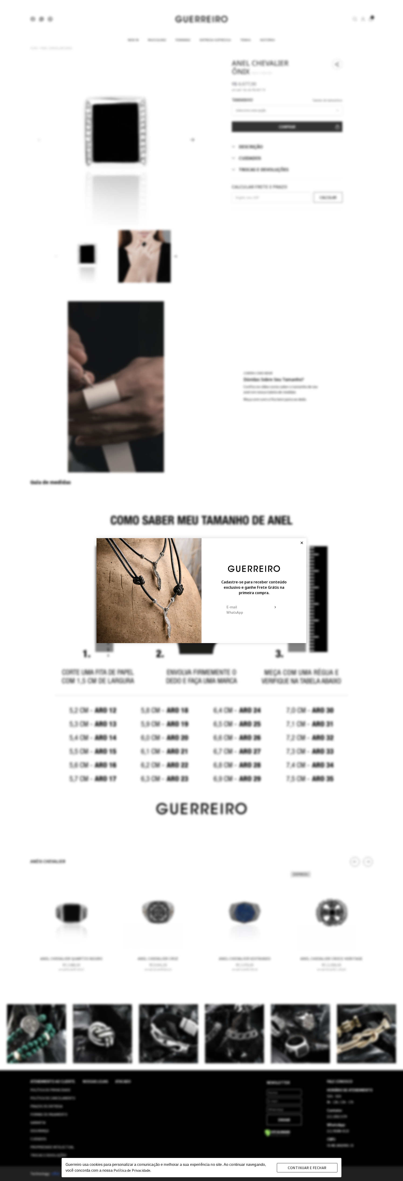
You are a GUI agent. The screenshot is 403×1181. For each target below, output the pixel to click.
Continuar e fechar (307, 1167)
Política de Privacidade (132, 1170)
